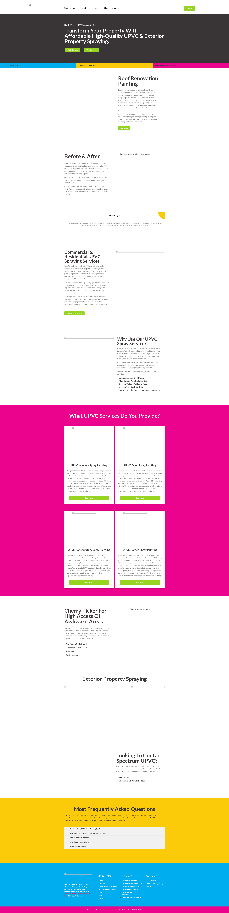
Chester (79, 894)
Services (85, 8)
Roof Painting (69, 8)
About (97, 8)
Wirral (66, 894)
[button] (117, 609)
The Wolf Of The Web (109, 909)
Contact (115, 8)
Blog (106, 8)
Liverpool (72, 894)
